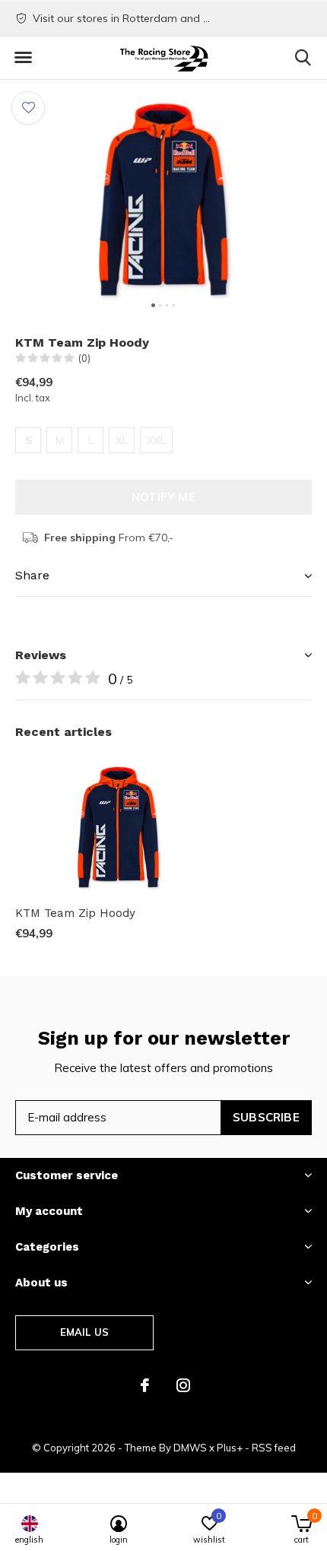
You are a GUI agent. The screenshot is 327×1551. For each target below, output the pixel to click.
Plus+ (230, 1448)
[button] (23, 58)
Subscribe (266, 1117)
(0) (84, 358)
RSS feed (274, 1448)
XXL (156, 440)
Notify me (163, 497)
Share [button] (32, 575)
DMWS (190, 1448)
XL (122, 440)
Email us (84, 1332)
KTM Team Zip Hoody (75, 913)
